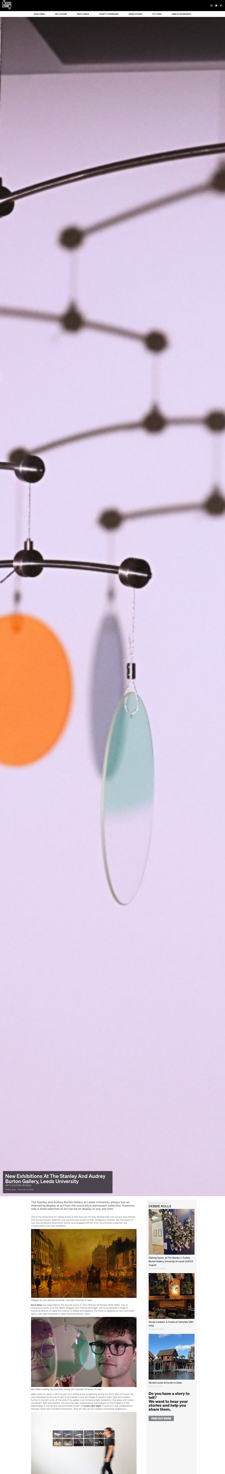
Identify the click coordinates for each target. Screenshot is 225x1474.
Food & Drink (39, 14)
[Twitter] (216, 5)
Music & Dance (83, 14)
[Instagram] (211, 5)
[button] (161, 1418)
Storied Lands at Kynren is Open (165, 1382)
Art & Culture (61, 14)
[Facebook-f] (221, 5)
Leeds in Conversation (181, 14)
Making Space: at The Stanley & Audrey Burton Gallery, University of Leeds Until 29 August (171, 1261)
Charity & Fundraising (109, 14)
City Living (156, 14)
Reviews (26, 1185)
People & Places (135, 14)
